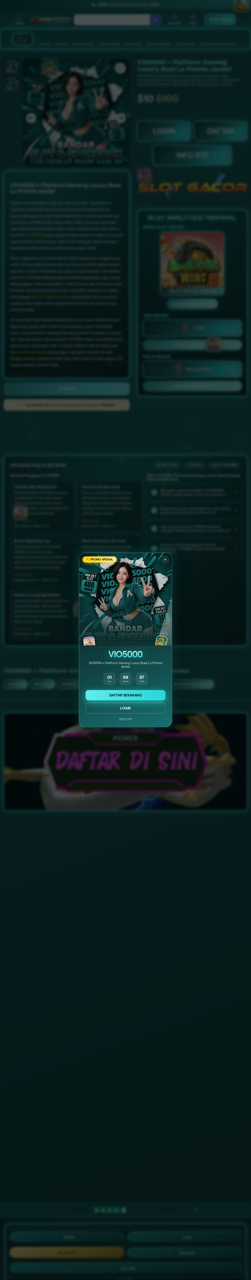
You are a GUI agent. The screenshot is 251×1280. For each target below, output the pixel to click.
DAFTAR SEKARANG (125, 695)
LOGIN (125, 708)
